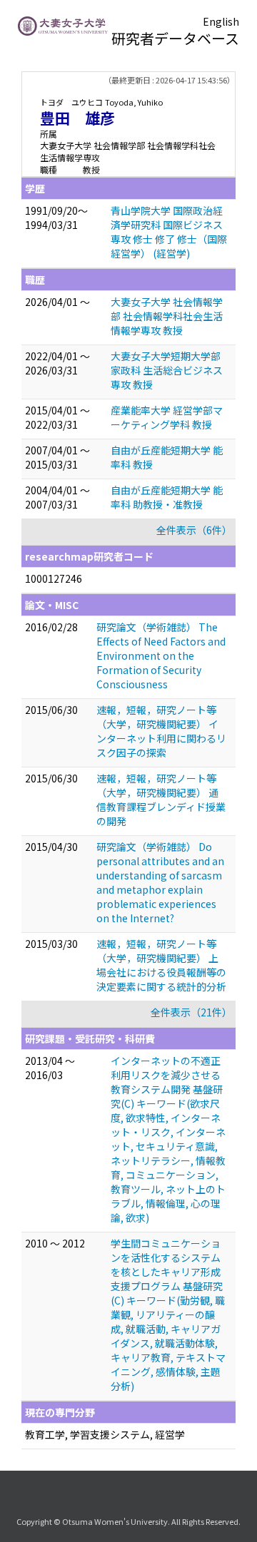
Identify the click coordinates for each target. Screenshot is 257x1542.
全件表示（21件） (191, 1012)
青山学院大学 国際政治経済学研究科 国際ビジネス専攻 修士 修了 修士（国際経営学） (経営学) (169, 231)
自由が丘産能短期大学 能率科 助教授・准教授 (167, 497)
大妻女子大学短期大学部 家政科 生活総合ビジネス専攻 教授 (167, 370)
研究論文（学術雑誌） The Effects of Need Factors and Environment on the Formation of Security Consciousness (161, 655)
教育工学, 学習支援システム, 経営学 (105, 1434)
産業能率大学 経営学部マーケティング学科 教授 (167, 417)
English (221, 21)
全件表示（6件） (194, 530)
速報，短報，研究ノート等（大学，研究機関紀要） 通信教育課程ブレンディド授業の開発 (161, 799)
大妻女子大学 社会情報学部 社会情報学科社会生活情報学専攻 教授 (167, 316)
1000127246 (53, 578)
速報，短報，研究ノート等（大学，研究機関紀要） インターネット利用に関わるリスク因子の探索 (161, 731)
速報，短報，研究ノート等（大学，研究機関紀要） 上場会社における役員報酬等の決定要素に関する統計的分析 (161, 965)
